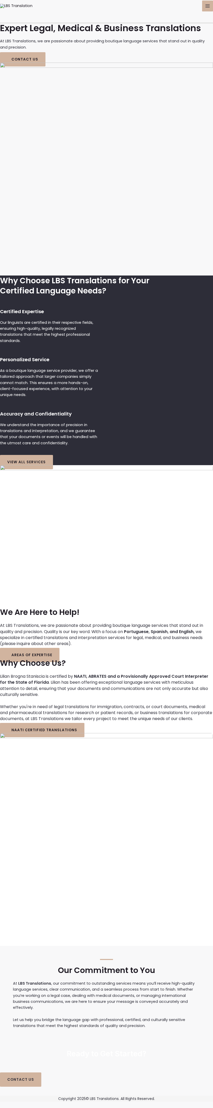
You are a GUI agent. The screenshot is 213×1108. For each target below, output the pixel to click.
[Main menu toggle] (207, 6)
